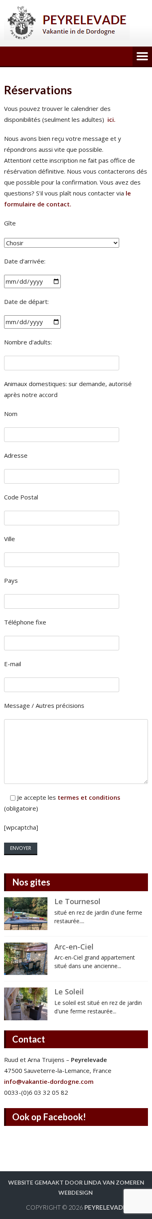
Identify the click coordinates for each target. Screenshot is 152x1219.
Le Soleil (69, 991)
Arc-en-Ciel (74, 946)
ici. (112, 119)
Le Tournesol (77, 901)
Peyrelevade (105, 1207)
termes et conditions (89, 797)
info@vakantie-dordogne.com (49, 1081)
